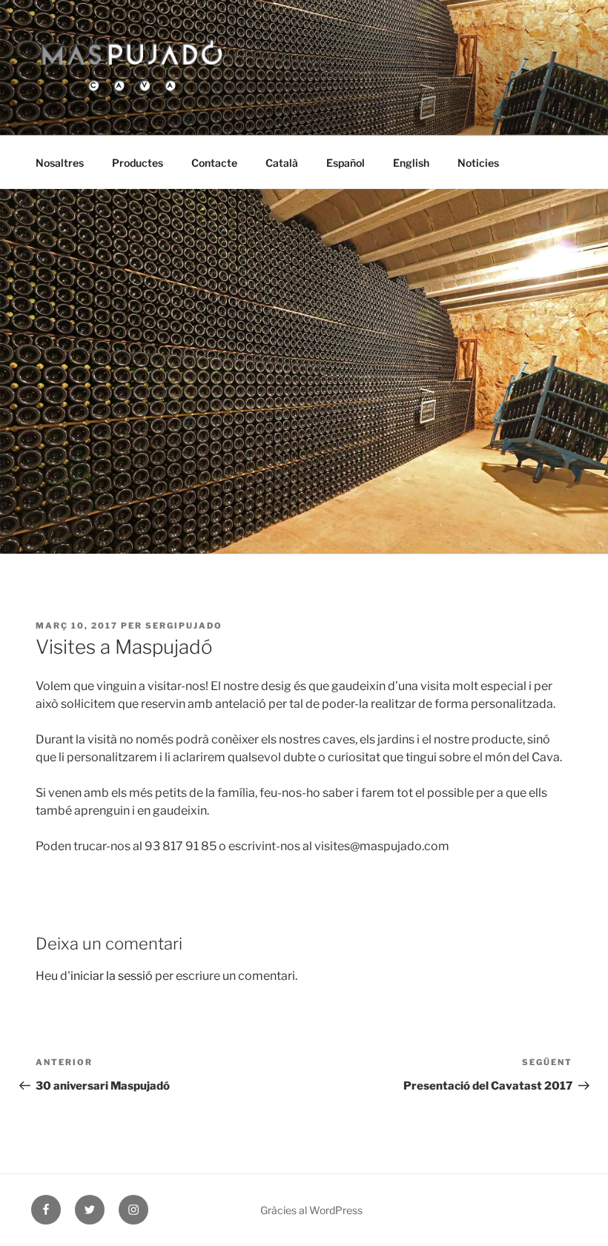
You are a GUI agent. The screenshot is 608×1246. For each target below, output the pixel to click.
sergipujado (183, 625)
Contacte (214, 162)
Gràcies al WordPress (311, 1210)
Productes (137, 162)
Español (345, 162)
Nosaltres (60, 162)
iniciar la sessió (111, 976)
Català (281, 162)
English (411, 162)
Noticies (478, 162)
